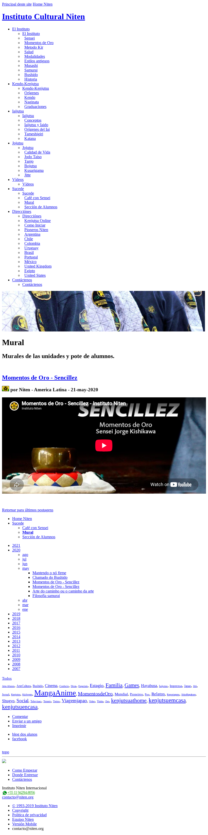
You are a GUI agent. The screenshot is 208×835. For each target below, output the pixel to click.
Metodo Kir (33, 47)
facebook (19, 739)
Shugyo (8, 701)
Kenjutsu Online (37, 220)
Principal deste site (17, 4)
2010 (16, 655)
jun (24, 564)
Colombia (32, 243)
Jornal (5, 694)
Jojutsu (17, 143)
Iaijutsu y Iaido (36, 125)
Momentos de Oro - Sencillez (39, 377)
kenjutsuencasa (20, 707)
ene (25, 609)
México (30, 261)
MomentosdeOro (95, 693)
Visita (100, 701)
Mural (29, 202)
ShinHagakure (188, 694)
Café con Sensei (37, 198)
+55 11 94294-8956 (21, 792)
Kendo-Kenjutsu (25, 84)
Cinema (51, 685)
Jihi (195, 686)
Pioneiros (136, 694)
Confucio (64, 686)
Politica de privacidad (29, 815)
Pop (147, 694)
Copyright (20, 810)
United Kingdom (37, 266)
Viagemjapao (74, 700)
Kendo (29, 97)
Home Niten (43, 4)
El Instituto (21, 29)
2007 (16, 668)
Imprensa (176, 686)
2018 (16, 618)
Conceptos (32, 120)
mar (25, 605)
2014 (16, 637)
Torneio (47, 701)
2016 (16, 627)
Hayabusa (149, 685)
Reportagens (173, 694)
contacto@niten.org (17, 797)
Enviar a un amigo (27, 721)
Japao (187, 686)
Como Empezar (24, 770)
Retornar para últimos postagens (27, 510)
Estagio (96, 685)
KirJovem (27, 694)
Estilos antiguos (36, 61)
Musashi (31, 65)
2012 (16, 646)
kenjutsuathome (129, 700)
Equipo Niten (23, 819)
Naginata (31, 102)
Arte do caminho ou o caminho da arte (63, 591)
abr (24, 600)
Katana (30, 138)
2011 (16, 650)
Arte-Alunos (8, 686)
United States (35, 275)
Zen (107, 701)
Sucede (18, 189)
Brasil (29, 252)
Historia (30, 79)
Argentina (32, 234)
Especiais (83, 686)
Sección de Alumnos (40, 207)
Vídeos (18, 179)
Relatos (158, 694)
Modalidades (34, 56)
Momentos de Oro (39, 43)
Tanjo (28, 161)
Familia (114, 685)
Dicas (73, 686)
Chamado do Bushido (49, 577)
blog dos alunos (24, 734)
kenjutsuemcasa (167, 700)
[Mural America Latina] (5, 389)
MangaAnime (55, 693)
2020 (16, 550)
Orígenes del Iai (37, 129)
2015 (16, 632)
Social (22, 700)
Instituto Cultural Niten (43, 16)
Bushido (31, 74)
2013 (16, 641)
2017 (16, 623)
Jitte (27, 175)
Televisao (35, 701)
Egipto (29, 271)
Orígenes (31, 93)
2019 (16, 614)
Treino (56, 701)
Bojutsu (30, 166)
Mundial (121, 694)
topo (5, 752)
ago (25, 554)
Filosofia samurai (46, 595)
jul (24, 559)
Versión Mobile (24, 824)
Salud (28, 52)
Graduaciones (35, 106)
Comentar (20, 716)
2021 (16, 545)
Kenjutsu (15, 694)
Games (132, 685)
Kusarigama (34, 170)
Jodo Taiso (33, 157)
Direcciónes (21, 211)
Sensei (29, 38)
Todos (7, 678)
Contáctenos (22, 280)
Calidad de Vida (37, 152)
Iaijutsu (18, 111)
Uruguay (31, 248)
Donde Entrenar (25, 775)
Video (92, 701)
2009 (16, 659)
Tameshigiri (33, 134)
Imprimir (19, 725)
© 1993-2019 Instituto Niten (35, 806)
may (25, 568)
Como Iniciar (34, 225)
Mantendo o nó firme (49, 573)
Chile (28, 239)
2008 (16, 664)
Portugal (31, 257)
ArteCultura (23, 686)
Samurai (31, 70)
